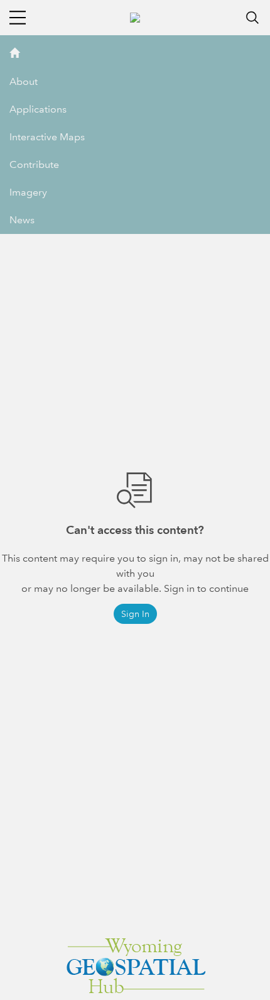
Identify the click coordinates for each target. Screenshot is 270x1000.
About (23, 81)
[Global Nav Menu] (17, 17)
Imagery (28, 192)
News (22, 220)
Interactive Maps (47, 137)
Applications (38, 109)
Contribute (34, 164)
